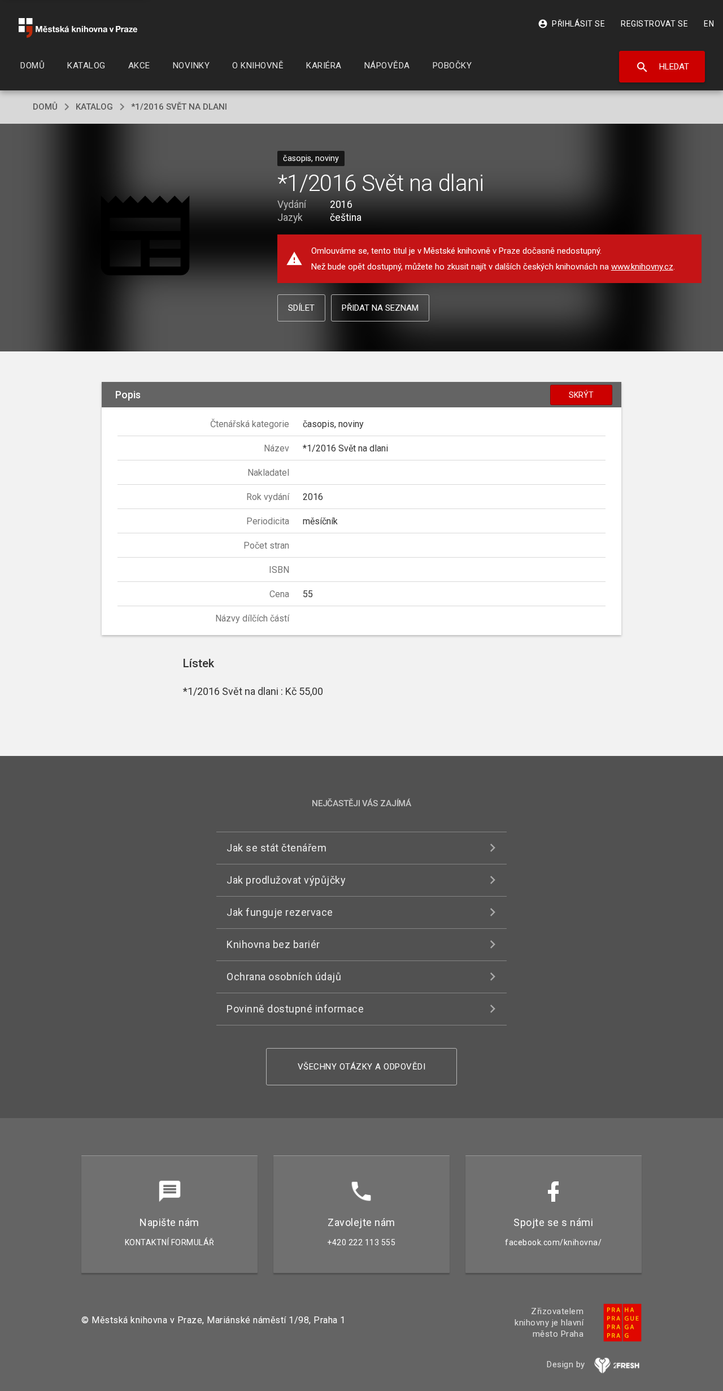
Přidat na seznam (380, 308)
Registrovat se (654, 23)
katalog (94, 107)
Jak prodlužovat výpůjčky (286, 880)
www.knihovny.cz (642, 267)
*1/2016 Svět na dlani (179, 107)
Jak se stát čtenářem (276, 848)
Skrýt (581, 394)
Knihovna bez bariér (273, 944)
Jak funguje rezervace (280, 912)
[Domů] (78, 28)
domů (45, 107)
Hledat (662, 67)
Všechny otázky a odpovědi (362, 1067)
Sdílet (301, 308)
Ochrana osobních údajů (284, 977)
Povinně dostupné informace (295, 1009)
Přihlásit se (571, 24)
